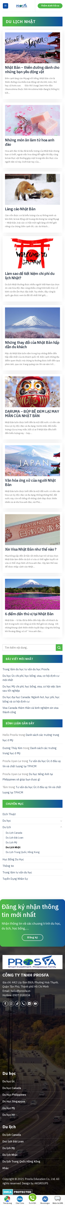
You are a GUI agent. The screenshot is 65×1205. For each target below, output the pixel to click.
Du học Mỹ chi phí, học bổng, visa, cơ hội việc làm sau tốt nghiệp (31, 688)
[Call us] (23, 1003)
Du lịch (6, 827)
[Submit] (59, 647)
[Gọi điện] (32, 1198)
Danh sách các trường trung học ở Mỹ (30, 737)
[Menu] (5, 6)
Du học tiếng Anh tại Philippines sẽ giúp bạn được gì (27, 776)
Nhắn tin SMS (57, 1203)
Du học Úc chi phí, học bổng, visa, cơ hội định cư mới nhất (30, 678)
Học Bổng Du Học (13, 859)
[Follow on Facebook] (5, 1003)
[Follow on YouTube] (35, 1003)
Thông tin (8, 866)
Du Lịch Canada (14, 832)
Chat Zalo (20, 1203)
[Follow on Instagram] (11, 1003)
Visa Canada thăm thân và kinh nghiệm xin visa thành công (30, 710)
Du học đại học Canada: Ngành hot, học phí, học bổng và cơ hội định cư (31, 699)
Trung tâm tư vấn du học (17, 872)
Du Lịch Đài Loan (14, 837)
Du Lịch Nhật (13, 847)
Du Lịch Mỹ (11, 842)
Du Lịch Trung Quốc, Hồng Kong (23, 852)
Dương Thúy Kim (12, 748)
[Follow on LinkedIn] (29, 1003)
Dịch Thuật (9, 814)
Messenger (45, 1203)
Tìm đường (7, 1203)
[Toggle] (61, 821)
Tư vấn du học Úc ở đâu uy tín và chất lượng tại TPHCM (31, 763)
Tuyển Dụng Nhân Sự (15, 878)
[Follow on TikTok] (17, 1003)
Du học (6, 820)
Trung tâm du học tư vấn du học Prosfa (25, 669)
